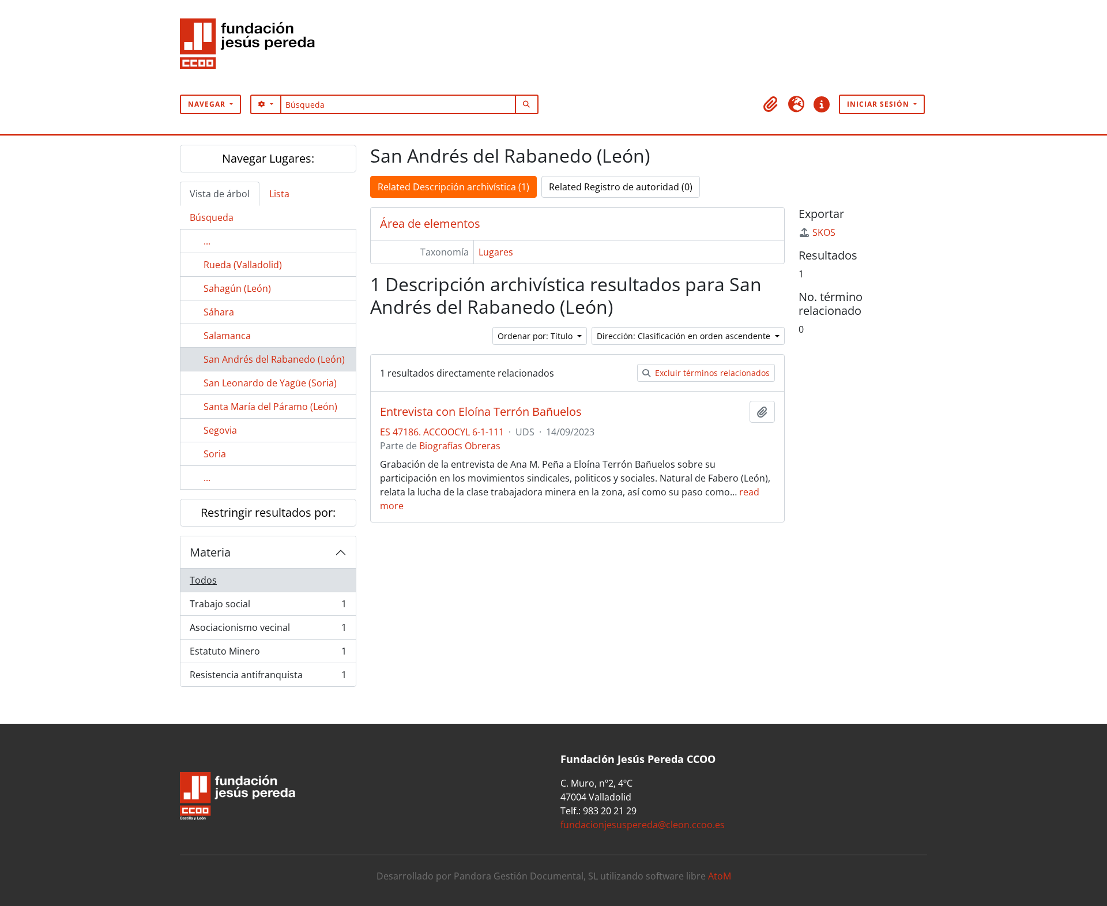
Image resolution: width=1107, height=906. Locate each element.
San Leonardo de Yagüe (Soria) (270, 383)
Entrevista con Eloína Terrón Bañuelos (481, 412)
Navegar (208, 104)
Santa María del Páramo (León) (270, 406)
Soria (215, 454)
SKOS (823, 232)
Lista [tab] (279, 193)
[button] (771, 104)
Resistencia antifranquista (268, 677)
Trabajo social (268, 606)
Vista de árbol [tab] (220, 193)
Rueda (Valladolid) (243, 264)
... (207, 241)
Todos (203, 580)
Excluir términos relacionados (711, 372)
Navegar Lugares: (268, 158)
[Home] (252, 47)
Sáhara (219, 312)
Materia (210, 552)
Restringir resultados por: (268, 512)
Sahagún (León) (237, 288)
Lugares (496, 252)
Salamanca (227, 335)
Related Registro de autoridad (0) (620, 187)
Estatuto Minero (268, 654)
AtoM (719, 876)
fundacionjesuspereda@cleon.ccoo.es (642, 824)
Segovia (220, 430)
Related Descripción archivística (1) (453, 187)
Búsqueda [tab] (212, 217)
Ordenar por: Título (536, 335)
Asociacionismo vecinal (268, 630)
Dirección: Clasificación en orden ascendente (685, 335)
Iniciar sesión (879, 104)
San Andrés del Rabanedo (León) (274, 359)
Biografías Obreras (459, 445)
